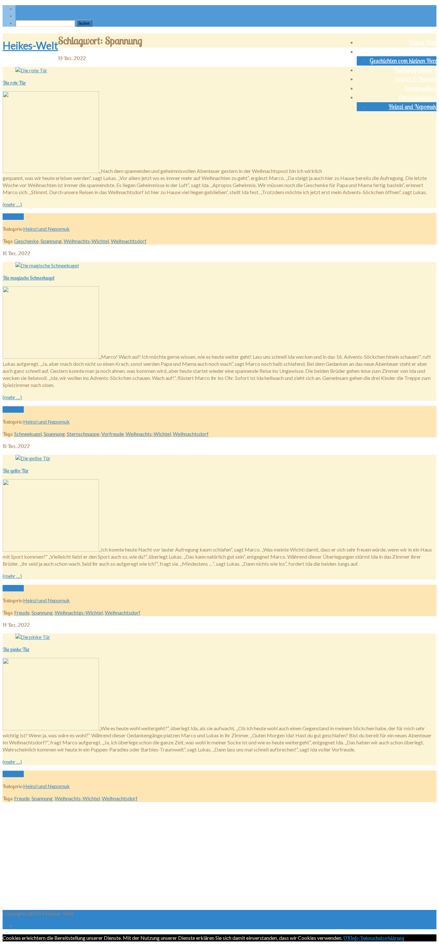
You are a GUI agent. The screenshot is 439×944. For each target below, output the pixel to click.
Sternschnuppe (83, 434)
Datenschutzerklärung (151, 913)
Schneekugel (28, 434)
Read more (13, 216)
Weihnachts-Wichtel (86, 241)
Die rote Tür (14, 82)
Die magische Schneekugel (28, 277)
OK (346, 938)
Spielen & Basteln (415, 79)
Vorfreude (112, 434)
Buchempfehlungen (415, 70)
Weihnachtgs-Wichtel (79, 612)
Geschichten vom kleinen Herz (403, 61)
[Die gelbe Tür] (32, 458)
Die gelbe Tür (16, 470)
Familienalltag (420, 88)
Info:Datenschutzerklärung (377, 938)
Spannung (51, 241)
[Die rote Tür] (31, 70)
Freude (22, 612)
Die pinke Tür (16, 649)
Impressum (111, 913)
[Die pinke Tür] (32, 637)
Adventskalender (417, 97)
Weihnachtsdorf (129, 241)
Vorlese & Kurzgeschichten (406, 52)
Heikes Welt (422, 42)
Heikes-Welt (30, 45)
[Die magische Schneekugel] (47, 265)
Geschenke (26, 241)
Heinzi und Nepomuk (412, 107)
